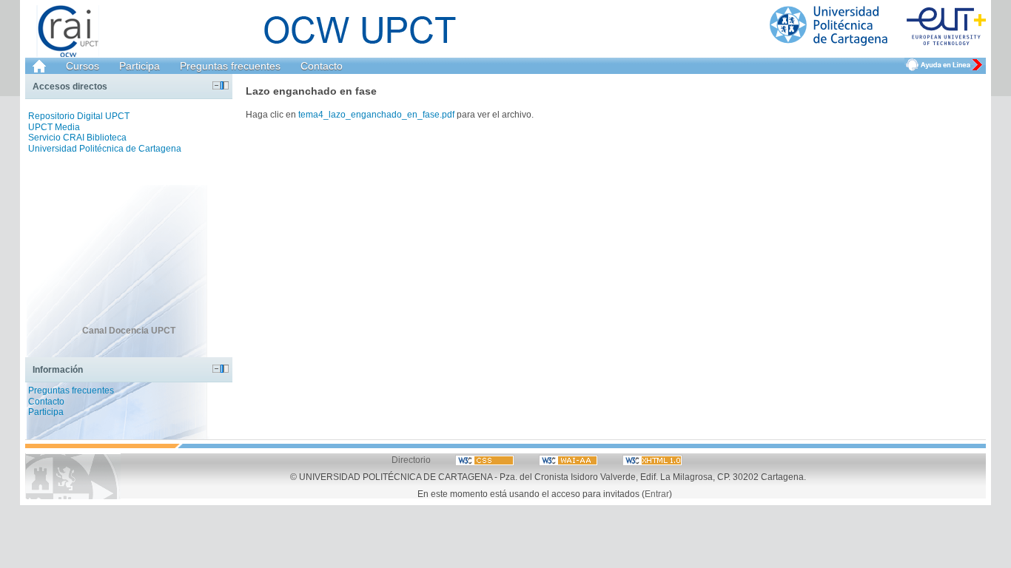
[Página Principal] (878, 26)
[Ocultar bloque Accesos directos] (216, 85)
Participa (139, 66)
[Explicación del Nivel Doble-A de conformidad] (486, 459)
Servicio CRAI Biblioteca (77, 137)
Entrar (657, 493)
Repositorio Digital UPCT (79, 116)
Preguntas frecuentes (230, 66)
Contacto (321, 66)
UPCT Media (54, 127)
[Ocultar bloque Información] (216, 369)
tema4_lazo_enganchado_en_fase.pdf (376, 114)
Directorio (411, 459)
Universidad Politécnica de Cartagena (104, 148)
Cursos (82, 66)
